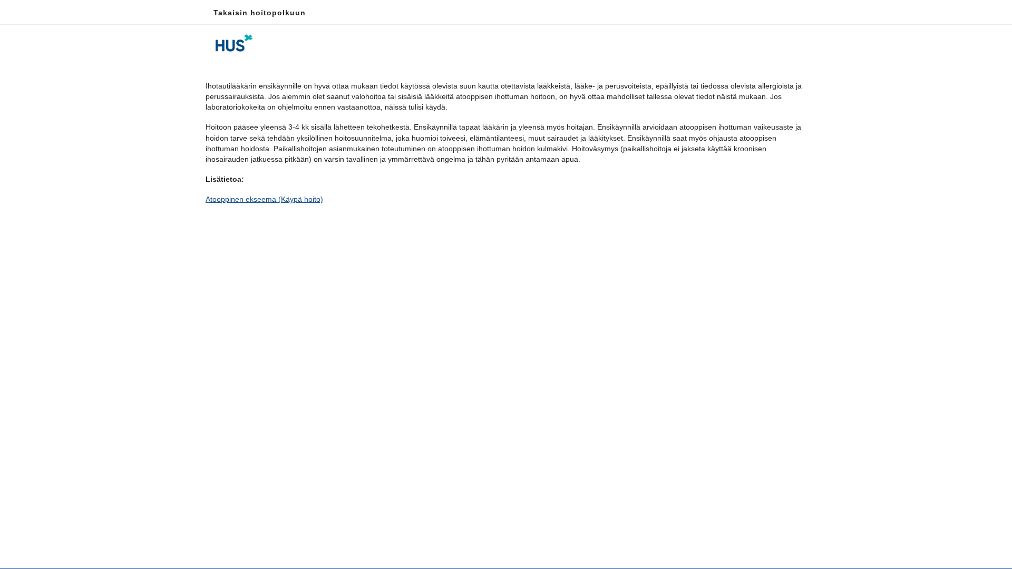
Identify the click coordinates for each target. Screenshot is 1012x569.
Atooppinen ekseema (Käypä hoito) (264, 199)
